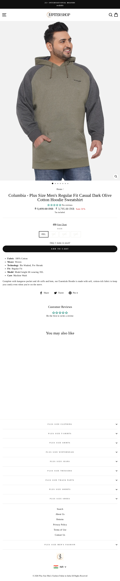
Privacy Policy (60, 525)
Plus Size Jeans (60, 461)
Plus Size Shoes (60, 499)
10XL (64, 234)
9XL (54, 234)
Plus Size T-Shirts (60, 433)
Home (59, 189)
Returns (59, 519)
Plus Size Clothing (60, 424)
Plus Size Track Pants (60, 480)
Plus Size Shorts (60, 489)
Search (60, 509)
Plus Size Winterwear (60, 452)
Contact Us (60, 535)
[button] (55, 205)
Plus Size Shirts (60, 443)
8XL (44, 234)
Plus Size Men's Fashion (60, 544)
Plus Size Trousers (60, 471)
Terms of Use (60, 530)
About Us (60, 514)
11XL (75, 234)
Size (59, 229)
